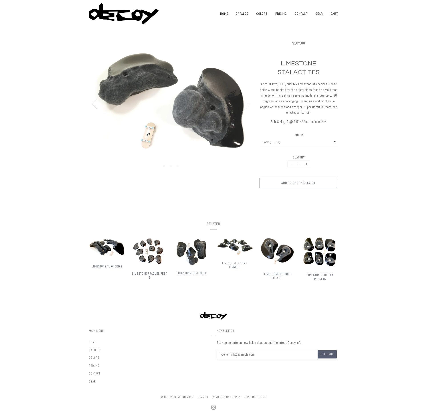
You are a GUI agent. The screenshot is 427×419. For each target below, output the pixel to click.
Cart (334, 14)
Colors (262, 14)
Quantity (299, 157)
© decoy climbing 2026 (177, 397)
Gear (319, 14)
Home (224, 14)
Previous (94, 104)
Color (298, 135)
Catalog (242, 14)
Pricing (281, 14)
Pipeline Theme (255, 397)
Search (203, 397)
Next (247, 104)
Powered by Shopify (226, 397)
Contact (301, 14)
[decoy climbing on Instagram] (214, 409)
